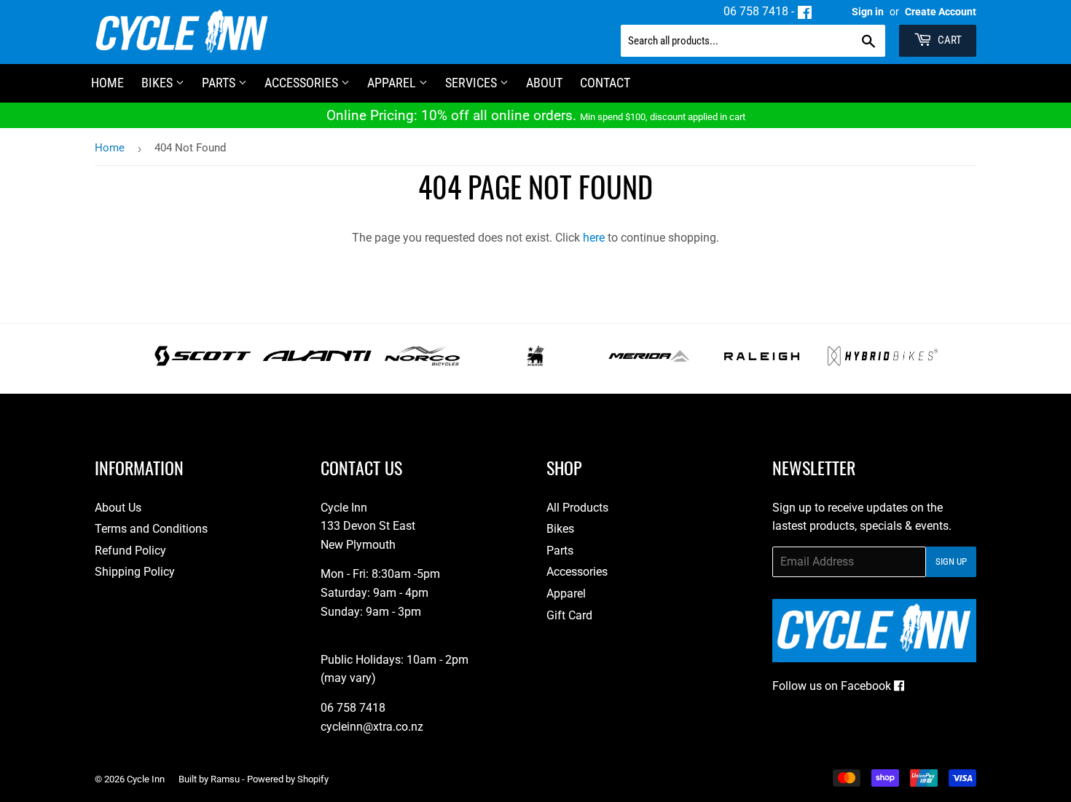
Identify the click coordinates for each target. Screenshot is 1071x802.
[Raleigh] (761, 362)
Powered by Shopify (288, 779)
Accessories (302, 82)
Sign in (868, 11)
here (594, 238)
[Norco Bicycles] (422, 362)
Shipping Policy (135, 572)
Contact (605, 82)
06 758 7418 (755, 11)
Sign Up (951, 561)
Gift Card (569, 615)
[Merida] (649, 362)
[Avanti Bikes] (317, 362)
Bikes (158, 82)
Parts (220, 82)
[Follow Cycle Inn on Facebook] (804, 11)
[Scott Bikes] (202, 362)
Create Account (940, 11)
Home (110, 147)
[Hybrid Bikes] (883, 362)
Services (472, 82)
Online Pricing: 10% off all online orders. (535, 115)
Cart (948, 40)
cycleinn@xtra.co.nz (372, 727)
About (544, 82)
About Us (118, 508)
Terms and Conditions (151, 529)
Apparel (393, 82)
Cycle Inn (146, 779)
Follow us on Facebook (833, 686)
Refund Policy (130, 550)
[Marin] (536, 362)
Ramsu (225, 779)
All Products (577, 508)
